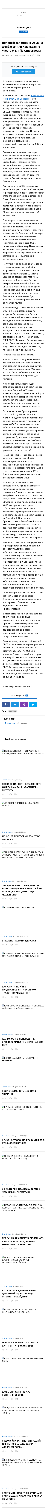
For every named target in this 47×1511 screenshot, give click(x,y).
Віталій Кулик (23, 27)
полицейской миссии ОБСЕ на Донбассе (23, 97)
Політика (12, 711)
